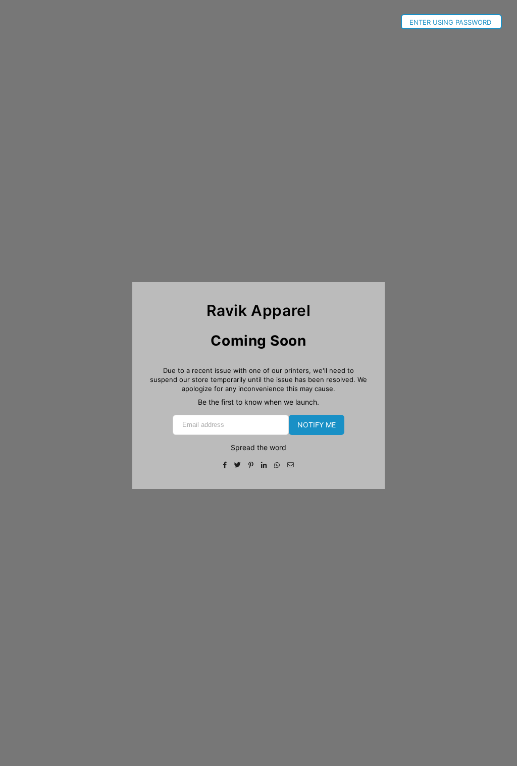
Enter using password (451, 22)
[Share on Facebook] (225, 464)
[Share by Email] (290, 464)
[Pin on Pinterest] (251, 464)
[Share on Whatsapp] (277, 464)
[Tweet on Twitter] (237, 464)
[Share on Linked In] (264, 464)
